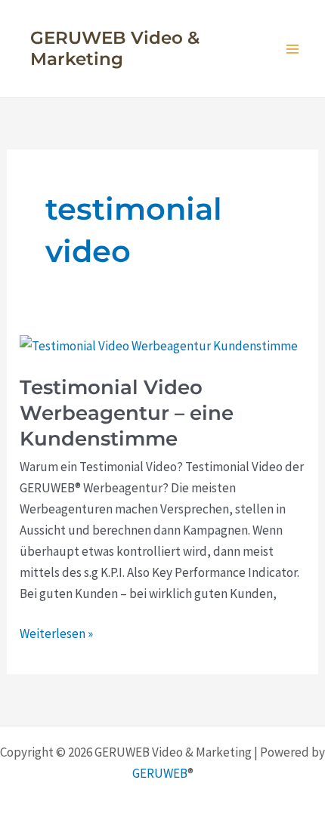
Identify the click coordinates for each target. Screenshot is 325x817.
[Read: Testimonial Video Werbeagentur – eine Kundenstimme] (159, 344)
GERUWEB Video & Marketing (115, 48)
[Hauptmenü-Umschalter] (293, 49)
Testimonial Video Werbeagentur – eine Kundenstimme (127, 413)
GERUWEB (159, 773)
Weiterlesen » (56, 634)
